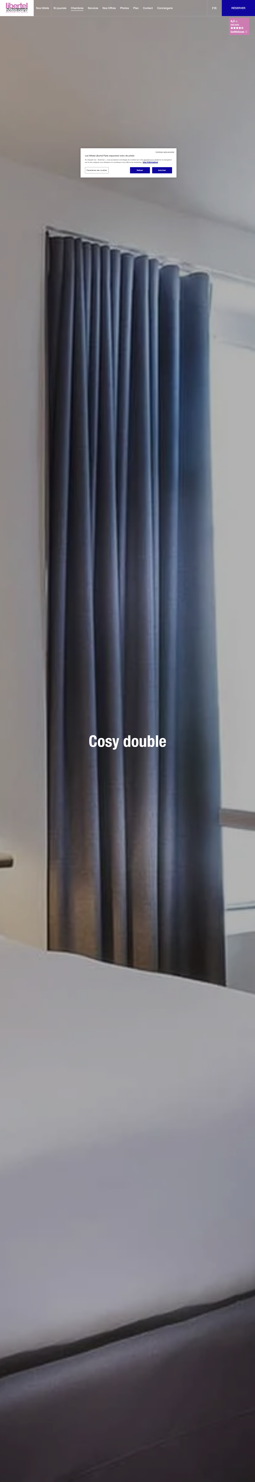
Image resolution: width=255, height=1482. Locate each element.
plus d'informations (150, 162)
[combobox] (214, 8)
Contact (148, 8)
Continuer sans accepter (165, 152)
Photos (124, 8)
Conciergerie (165, 8)
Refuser (140, 170)
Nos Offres (109, 8)
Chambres (77, 8)
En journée (60, 8)
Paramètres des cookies (97, 170)
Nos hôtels (42, 8)
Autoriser (162, 170)
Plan (136, 8)
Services (93, 8)
